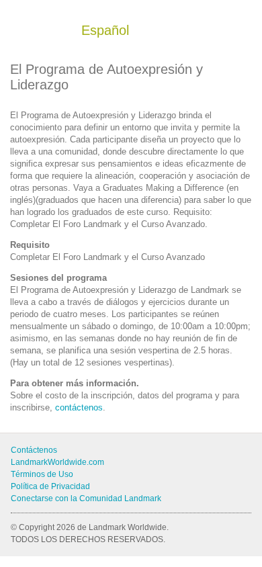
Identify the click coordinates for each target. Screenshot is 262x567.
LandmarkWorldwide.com (57, 462)
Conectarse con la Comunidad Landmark (86, 498)
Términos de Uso (42, 474)
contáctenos (79, 407)
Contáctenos (34, 450)
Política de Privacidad (50, 486)
